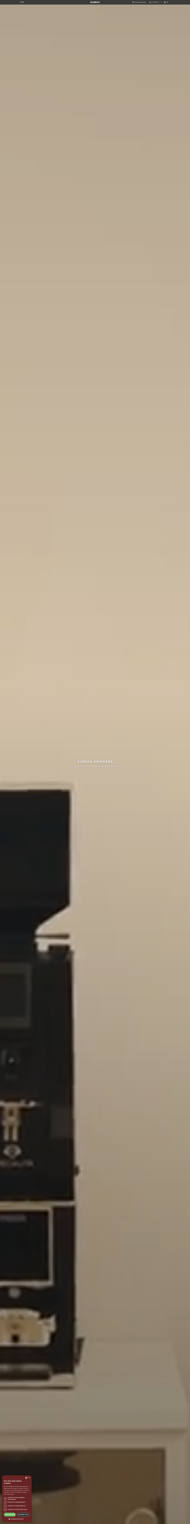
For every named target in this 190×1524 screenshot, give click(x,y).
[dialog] (17, 1498)
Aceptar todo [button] (10, 1514)
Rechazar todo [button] (23, 1514)
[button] (17, 1519)
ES (167, 2)
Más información (9, 1494)
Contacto (155, 2)
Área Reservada (140, 2)
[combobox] (26, 1478)
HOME (22, 2)
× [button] (29, 1477)
